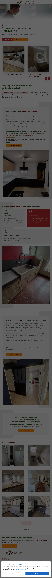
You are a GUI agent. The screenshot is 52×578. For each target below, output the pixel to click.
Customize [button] (14, 573)
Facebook (22, 569)
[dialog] (26, 569)
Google (17, 569)
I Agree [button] (37, 573)
